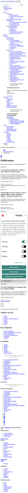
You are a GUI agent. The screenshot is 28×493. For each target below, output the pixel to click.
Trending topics (10, 118)
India (5, 482)
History (5, 376)
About (5, 316)
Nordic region (7, 488)
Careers (5, 143)
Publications (10, 98)
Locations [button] (6, 132)
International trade (14, 72)
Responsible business (12, 26)
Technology (13, 47)
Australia (6, 469)
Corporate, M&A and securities (17, 53)
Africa (2, 461)
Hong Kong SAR (8, 471)
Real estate (12, 75)
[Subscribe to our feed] (1, 157)
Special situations (14, 78)
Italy (5, 449)
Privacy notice (7, 366)
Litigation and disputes (15, 58)
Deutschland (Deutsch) (9, 444)
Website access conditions (10, 369)
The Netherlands (8, 454)
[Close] (2, 429)
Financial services (14, 119)
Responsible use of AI (15, 33)
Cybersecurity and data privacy (17, 67)
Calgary (9, 133)
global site (8, 427)
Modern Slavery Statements (10, 372)
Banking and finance (15, 65)
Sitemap (6, 379)
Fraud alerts (6, 371)
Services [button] (6, 36)
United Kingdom (8, 457)
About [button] (5, 12)
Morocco (6, 463)
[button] (21, 5)
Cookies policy (7, 368)
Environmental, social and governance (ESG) (16, 69)
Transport (12, 48)
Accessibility (10, 20)
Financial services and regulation (18, 55)
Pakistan (6, 489)
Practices (9, 50)
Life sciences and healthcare (17, 46)
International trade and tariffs (17, 122)
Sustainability (13, 30)
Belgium (6, 442)
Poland (5, 452)
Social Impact (13, 27)
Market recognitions (12, 129)
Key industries (10, 39)
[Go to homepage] (4, 150)
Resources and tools (12, 107)
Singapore (6, 476)
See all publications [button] (5, 301)
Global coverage (14, 15)
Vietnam (6, 491)
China (5, 470)
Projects (12, 60)
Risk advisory (13, 62)
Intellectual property (15, 57)
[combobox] (11, 5)
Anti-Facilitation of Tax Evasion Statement (14, 373)
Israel (5, 484)
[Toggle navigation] (19, 1)
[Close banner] (25, 215)
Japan (5, 474)
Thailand (6, 477)
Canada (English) (8, 433)
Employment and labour (16, 54)
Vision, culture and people (16, 16)
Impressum (6, 364)
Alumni (12, 17)
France (5, 445)
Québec (9, 137)
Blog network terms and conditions (12, 365)
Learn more (10, 96)
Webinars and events (12, 105)
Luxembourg (7, 451)
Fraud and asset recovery (16, 71)
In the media (10, 127)
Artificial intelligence (15, 123)
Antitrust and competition (16, 51)
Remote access (7, 378)
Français (6, 8)
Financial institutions (15, 44)
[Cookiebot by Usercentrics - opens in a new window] (16, 216)
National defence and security (17, 74)
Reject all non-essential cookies (14, 276)
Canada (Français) (8, 434)
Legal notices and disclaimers (11, 359)
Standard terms (7, 362)
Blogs (8, 101)
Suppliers (6, 375)
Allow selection (14, 272)
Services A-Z (10, 37)
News (5, 324)
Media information (11, 130)
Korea (5, 485)
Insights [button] (6, 97)
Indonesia (6, 473)
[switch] (24, 246)
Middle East (4, 459)
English (6, 6)
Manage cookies (18, 262)
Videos (8, 104)
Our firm (9, 13)
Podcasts (9, 100)
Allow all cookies (14, 267)
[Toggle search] (17, 1)
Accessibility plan (14, 23)
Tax (11, 64)
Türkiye (6, 455)
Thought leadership (8, 151)
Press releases (10, 126)
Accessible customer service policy (18, 22)
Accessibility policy (15, 25)
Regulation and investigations (17, 61)
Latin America (4, 438)
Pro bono (12, 29)
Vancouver (9, 140)
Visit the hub (10, 116)
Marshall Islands (8, 486)
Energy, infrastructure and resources (12, 332)
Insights (6, 323)
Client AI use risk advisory (16, 32)
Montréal (9, 135)
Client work (10, 103)
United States (7, 436)
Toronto (9, 139)
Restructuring (13, 76)
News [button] (5, 125)
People (5, 34)
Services (6, 321)
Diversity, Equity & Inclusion (14, 19)
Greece (5, 448)
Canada (6, 9)
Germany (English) (8, 447)
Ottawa (8, 136)
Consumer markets (14, 40)
